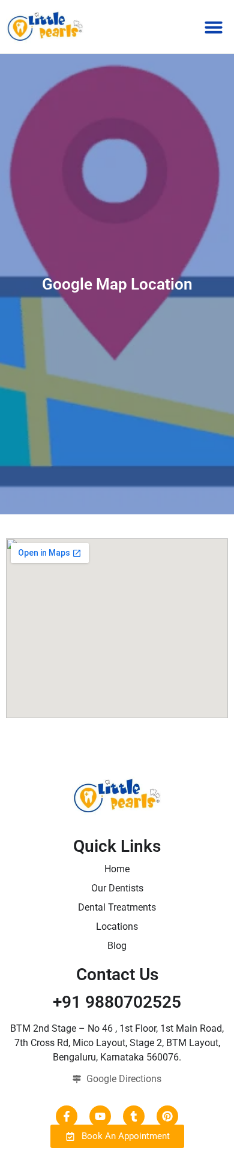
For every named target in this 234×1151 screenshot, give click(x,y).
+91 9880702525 (117, 1002)
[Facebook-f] (66, 1116)
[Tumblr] (134, 1116)
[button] (213, 27)
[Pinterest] (167, 1116)
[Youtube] (100, 1116)
